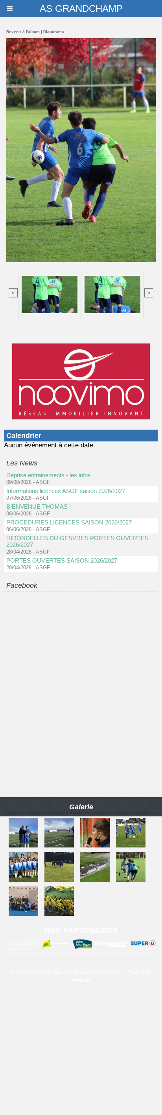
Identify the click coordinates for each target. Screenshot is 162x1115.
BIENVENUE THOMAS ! (38, 506)
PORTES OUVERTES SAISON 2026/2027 (61, 560)
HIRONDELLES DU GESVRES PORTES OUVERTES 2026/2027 (77, 541)
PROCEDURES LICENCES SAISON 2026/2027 (69, 522)
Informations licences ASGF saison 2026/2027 (65, 490)
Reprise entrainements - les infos (48, 475)
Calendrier (23, 435)
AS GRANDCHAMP (81, 8)
